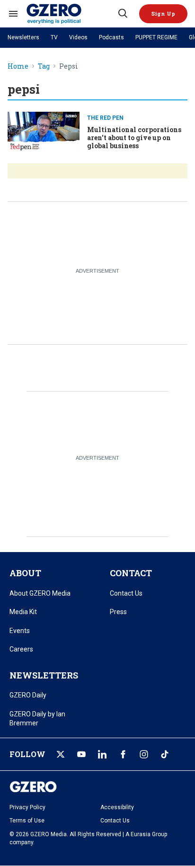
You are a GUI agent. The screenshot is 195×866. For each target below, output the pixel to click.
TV (54, 37)
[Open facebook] (123, 754)
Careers (21, 649)
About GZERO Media (40, 593)
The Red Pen (105, 118)
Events (19, 630)
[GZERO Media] (71, 14)
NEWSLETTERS (43, 675)
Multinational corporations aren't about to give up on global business (134, 137)
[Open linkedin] (102, 754)
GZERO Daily (27, 695)
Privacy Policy (27, 807)
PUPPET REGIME (156, 37)
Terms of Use (26, 820)
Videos (78, 37)
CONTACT (131, 573)
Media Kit (23, 612)
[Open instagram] (144, 754)
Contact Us (126, 593)
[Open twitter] (60, 754)
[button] (163, 13)
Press (118, 612)
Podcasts (111, 37)
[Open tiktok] (164, 754)
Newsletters (23, 37)
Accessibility (117, 807)
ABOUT (25, 573)
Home (18, 66)
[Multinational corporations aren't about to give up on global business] (44, 131)
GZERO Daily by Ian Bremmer (37, 718)
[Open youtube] (81, 754)
